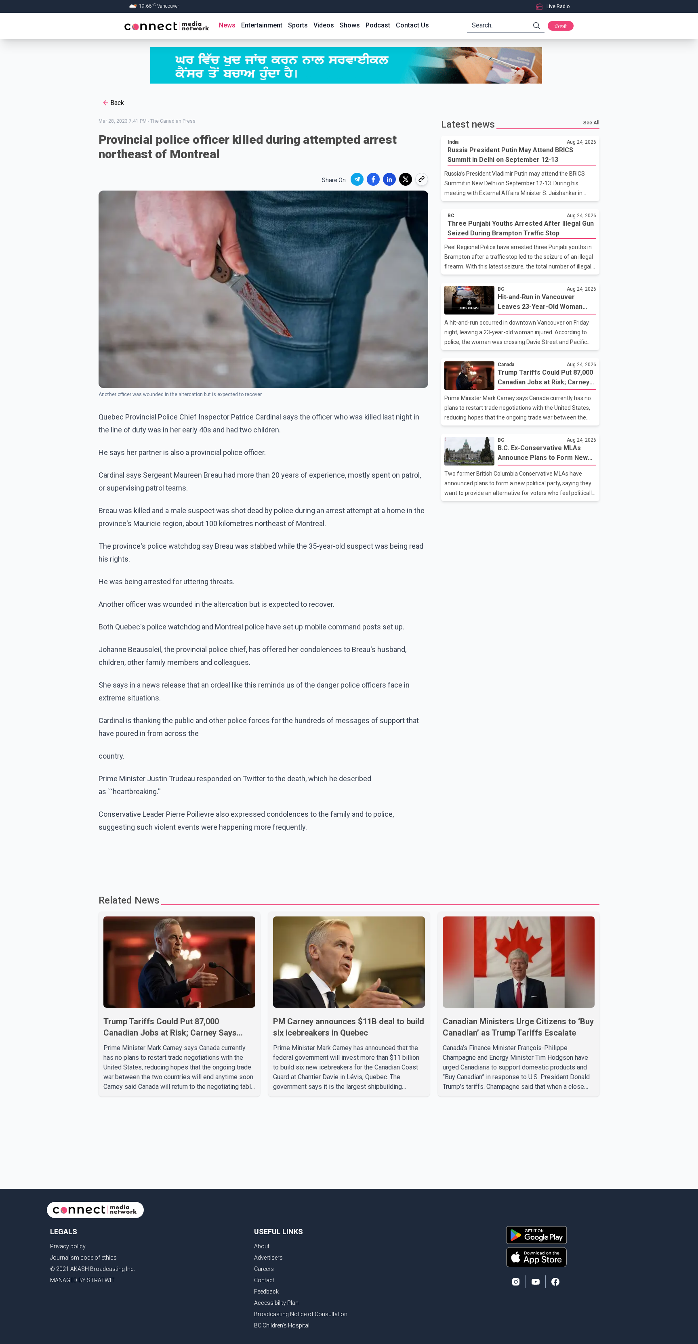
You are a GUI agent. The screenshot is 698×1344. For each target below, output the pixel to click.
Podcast (378, 25)
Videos (323, 25)
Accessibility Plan (276, 1303)
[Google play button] (536, 1235)
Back (117, 103)
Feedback (266, 1291)
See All (591, 123)
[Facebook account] (555, 1281)
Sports (298, 25)
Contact (264, 1280)
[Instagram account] (515, 1281)
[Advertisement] (346, 860)
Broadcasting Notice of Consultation (300, 1314)
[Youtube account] (535, 1281)
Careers (264, 1269)
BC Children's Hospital (281, 1325)
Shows (350, 25)
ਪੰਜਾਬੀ (561, 26)
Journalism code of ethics (83, 1257)
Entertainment (261, 25)
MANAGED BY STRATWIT (82, 1280)
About (261, 1246)
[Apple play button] (536, 1257)
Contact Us (412, 25)
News (227, 25)
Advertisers (268, 1257)
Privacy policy (68, 1246)
